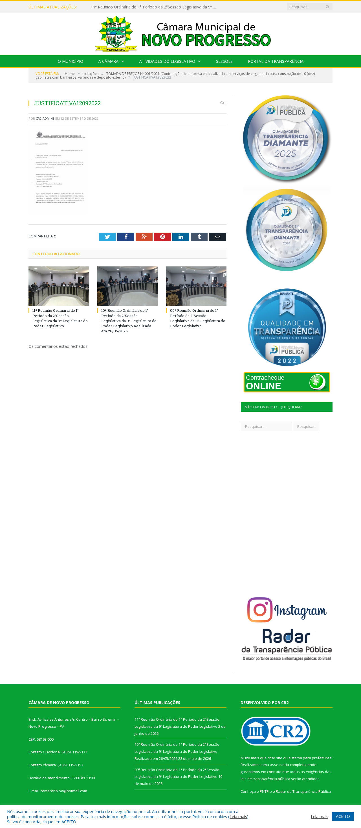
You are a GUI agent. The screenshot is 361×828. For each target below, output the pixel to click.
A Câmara (108, 61)
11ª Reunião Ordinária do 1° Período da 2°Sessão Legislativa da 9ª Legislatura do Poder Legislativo (60, 318)
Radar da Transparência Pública (303, 791)
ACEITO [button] (343, 816)
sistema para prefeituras (310, 757)
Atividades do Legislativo (167, 61)
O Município (70, 61)
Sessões (224, 61)
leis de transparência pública (265, 778)
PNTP (264, 791)
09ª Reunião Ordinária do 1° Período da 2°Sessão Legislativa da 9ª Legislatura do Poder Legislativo (197, 318)
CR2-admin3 (45, 118)
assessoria (279, 764)
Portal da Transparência (275, 61)
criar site (275, 757)
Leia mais (238, 816)
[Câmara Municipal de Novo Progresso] (180, 33)
